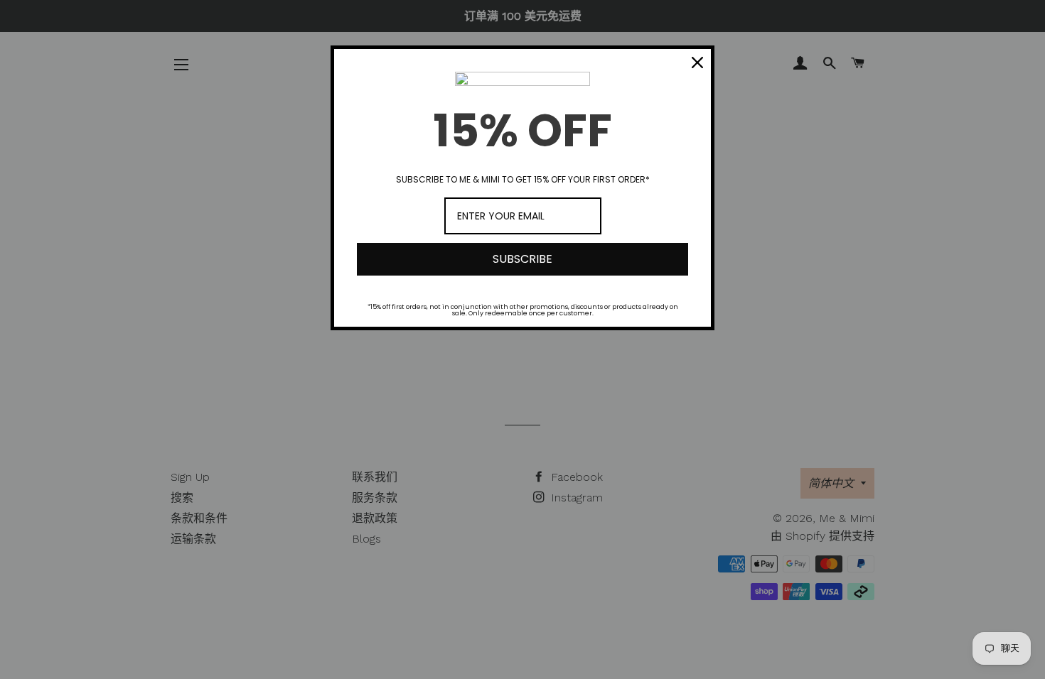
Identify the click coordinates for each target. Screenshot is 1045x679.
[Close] (697, 62)
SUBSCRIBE (522, 259)
